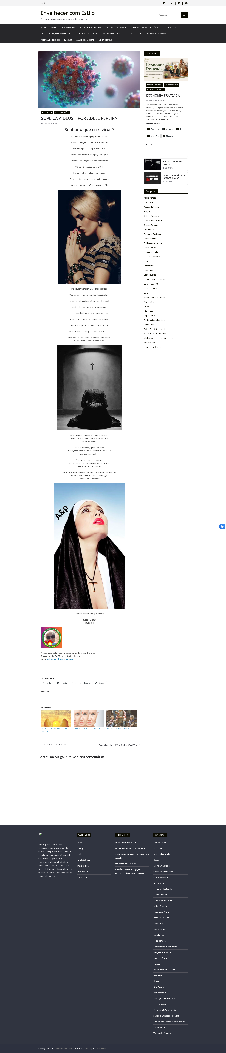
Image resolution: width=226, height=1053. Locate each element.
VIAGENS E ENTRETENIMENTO (106, 33)
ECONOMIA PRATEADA (163, 95)
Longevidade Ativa (171, 85)
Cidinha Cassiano (151, 216)
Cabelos (68, 40)
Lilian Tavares (150, 274)
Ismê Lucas (149, 261)
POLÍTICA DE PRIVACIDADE (91, 27)
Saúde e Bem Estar (85, 40)
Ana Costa (148, 202)
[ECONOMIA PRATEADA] (166, 69)
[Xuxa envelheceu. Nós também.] (152, 165)
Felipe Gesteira (151, 247)
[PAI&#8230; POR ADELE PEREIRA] (121, 719)
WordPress (101, 1048)
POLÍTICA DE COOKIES (50, 40)
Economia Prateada (154, 85)
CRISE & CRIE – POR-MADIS (54, 744)
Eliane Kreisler (150, 238)
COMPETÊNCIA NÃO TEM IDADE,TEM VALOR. (174, 176)
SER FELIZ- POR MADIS (125, 863)
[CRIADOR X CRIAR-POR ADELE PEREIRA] (56, 719)
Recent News (150, 324)
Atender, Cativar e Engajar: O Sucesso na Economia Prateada (72, 3)
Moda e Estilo (105, 40)
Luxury (147, 293)
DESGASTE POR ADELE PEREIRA (87, 728)
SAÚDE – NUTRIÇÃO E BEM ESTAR (55, 33)
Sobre (53, 27)
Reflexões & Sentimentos (155, 329)
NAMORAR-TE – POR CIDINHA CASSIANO (118, 745)
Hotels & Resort (84, 860)
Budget (147, 211)
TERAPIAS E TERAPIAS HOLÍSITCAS (146, 27)
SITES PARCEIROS (68, 27)
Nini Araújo (148, 311)
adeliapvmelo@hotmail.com (60, 659)
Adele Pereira (47, 112)
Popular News (150, 315)
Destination (149, 229)
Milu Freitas (149, 302)
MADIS (57, 124)
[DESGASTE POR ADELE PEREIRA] (89, 719)
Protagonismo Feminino (154, 320)
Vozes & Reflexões (62, 112)
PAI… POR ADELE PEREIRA (117, 728)
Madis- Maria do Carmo (155, 90)
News (146, 306)
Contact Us (170, 27)
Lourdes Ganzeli (151, 288)
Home (43, 27)
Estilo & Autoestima (153, 243)
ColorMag (88, 1048)
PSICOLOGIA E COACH (117, 27)
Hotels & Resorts (152, 256)
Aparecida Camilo (151, 206)
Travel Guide (149, 342)
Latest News (150, 265)
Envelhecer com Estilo (68, 12)
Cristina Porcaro (151, 225)
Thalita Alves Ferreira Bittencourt (159, 338)
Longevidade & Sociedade (155, 279)
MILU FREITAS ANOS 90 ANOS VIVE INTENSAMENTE (146, 33)
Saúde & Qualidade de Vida (156, 333)
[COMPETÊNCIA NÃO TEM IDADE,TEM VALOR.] (152, 178)
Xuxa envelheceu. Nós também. (172, 162)
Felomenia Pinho (151, 252)
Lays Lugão (149, 270)
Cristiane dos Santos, (153, 220)
